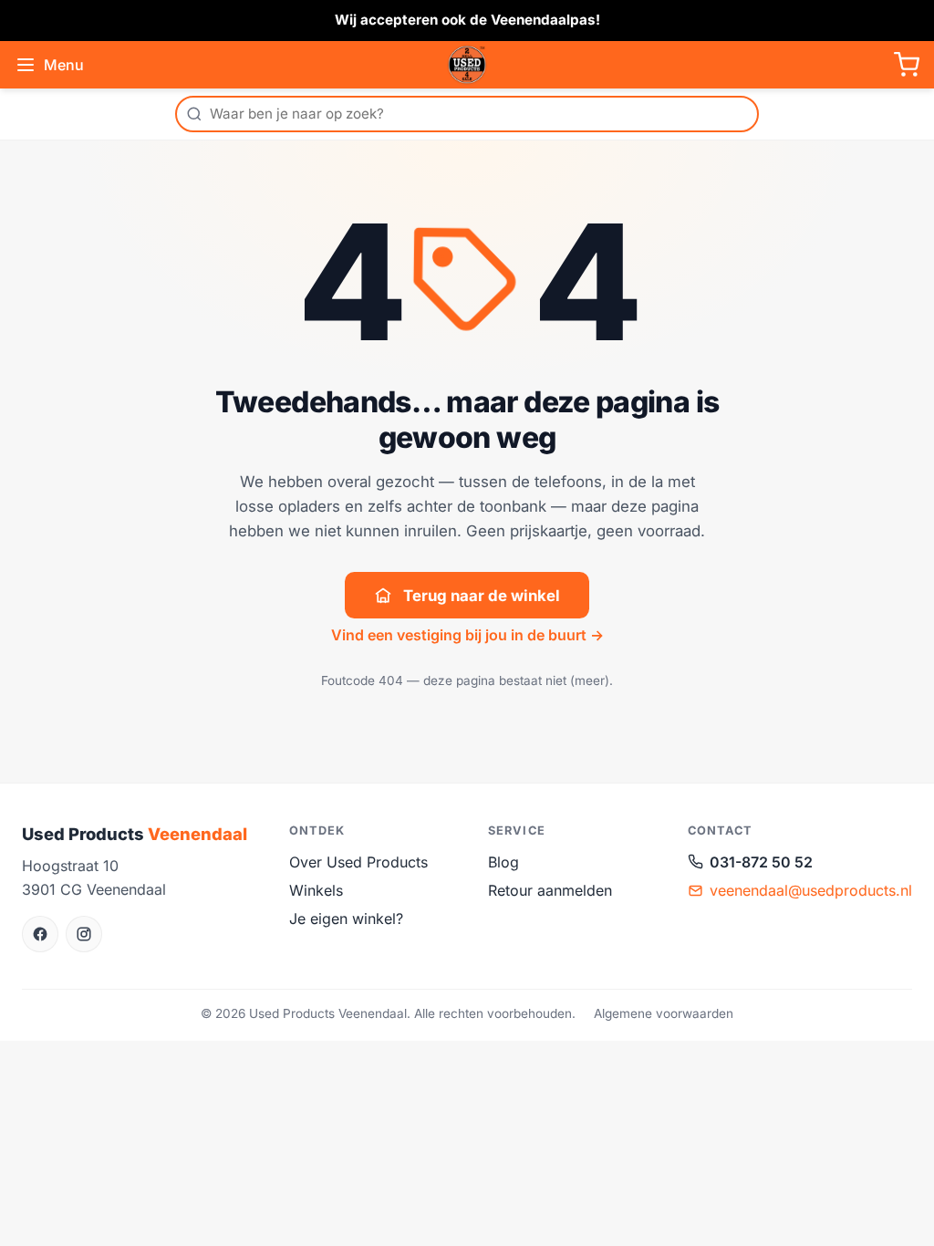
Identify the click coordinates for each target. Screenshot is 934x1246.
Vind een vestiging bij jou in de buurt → (467, 635)
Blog (503, 862)
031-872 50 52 (761, 862)
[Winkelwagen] (906, 65)
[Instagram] (84, 934)
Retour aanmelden (550, 890)
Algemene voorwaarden (663, 1013)
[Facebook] (40, 934)
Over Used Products (358, 862)
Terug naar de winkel (481, 596)
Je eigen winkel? (346, 918)
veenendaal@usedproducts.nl (811, 890)
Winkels (316, 890)
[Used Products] (467, 65)
